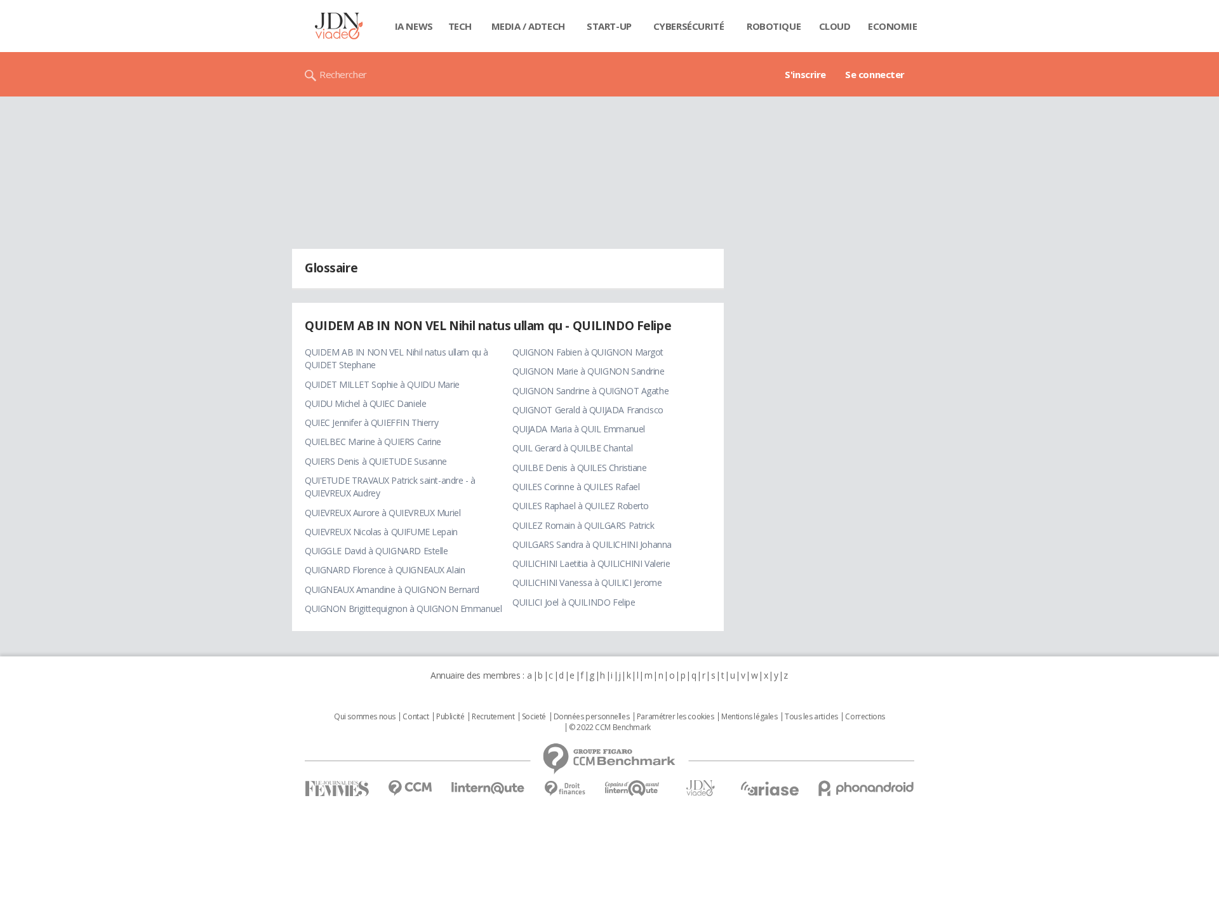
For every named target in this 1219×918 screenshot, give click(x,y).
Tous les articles (811, 716)
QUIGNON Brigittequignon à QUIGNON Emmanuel (403, 608)
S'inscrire (805, 74)
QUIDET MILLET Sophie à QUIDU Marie (382, 384)
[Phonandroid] (866, 788)
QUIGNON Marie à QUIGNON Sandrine (588, 371)
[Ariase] (769, 788)
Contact (416, 716)
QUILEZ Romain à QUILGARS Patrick (583, 525)
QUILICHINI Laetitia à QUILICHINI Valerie (591, 563)
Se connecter (875, 74)
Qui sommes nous (365, 716)
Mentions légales (749, 716)
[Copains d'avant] (632, 788)
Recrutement (493, 716)
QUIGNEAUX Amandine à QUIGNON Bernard (392, 589)
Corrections (864, 716)
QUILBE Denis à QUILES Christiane (579, 468)
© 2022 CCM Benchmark (610, 727)
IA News (414, 26)
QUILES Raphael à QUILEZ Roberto (580, 506)
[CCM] (410, 788)
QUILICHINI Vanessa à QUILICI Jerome (587, 582)
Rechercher (343, 74)
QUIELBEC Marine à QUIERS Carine (373, 442)
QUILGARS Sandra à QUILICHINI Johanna (592, 544)
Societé (534, 716)
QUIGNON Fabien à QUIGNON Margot (587, 352)
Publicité (450, 716)
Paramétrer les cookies (675, 716)
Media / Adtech (528, 26)
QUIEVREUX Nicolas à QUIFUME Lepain (381, 532)
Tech (460, 26)
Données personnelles (592, 716)
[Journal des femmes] (337, 789)
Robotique (774, 26)
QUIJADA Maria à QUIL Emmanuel (578, 429)
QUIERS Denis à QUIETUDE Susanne (376, 461)
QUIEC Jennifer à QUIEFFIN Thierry (371, 422)
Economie (892, 26)
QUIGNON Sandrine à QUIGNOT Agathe (590, 391)
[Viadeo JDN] (700, 788)
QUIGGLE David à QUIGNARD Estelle (376, 551)
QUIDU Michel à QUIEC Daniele (365, 403)
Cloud (835, 26)
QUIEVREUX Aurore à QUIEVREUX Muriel (382, 513)
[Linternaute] (488, 788)
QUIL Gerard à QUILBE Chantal (572, 448)
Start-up (609, 26)
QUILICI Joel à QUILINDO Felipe (573, 602)
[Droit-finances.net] (564, 789)
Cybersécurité (688, 26)
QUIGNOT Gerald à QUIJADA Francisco (587, 410)
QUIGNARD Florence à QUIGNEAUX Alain (385, 570)
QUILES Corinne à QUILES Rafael (575, 487)
